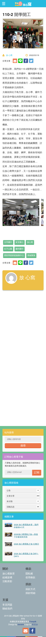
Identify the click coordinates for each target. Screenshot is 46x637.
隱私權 (29, 573)
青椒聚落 (31, 255)
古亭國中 (8, 242)
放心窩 (30, 242)
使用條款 (30, 577)
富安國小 (19, 242)
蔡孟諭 (35, 624)
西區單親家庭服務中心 (14, 255)
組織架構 (7, 577)
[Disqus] (23, 326)
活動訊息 (23, 506)
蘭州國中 (19, 248)
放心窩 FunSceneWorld (23, 3)
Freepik (32, 621)
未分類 (23, 501)
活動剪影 (7, 581)
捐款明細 (30, 593)
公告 (23, 490)
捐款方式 (30, 589)
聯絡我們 (7, 608)
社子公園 (8, 248)
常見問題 (7, 604)
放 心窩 (9, 55)
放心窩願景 (8, 573)
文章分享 (23, 495)
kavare (21, 624)
